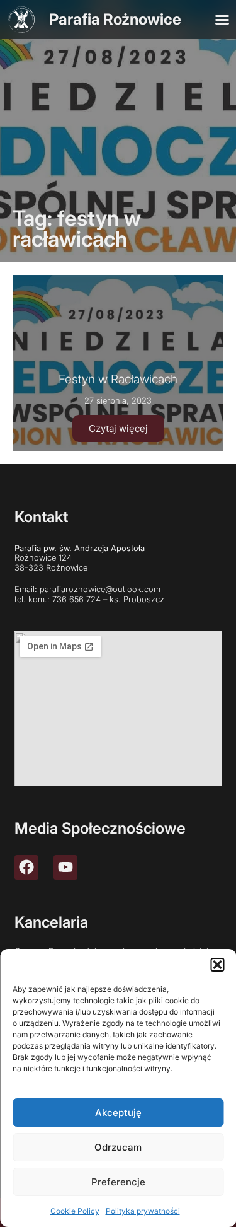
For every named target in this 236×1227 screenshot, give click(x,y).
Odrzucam (118, 1147)
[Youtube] (65, 867)
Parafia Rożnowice (115, 19)
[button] (217, 964)
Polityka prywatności (143, 1211)
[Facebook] (26, 867)
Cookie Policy (74, 1211)
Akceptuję (118, 1113)
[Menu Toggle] (222, 19)
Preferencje (118, 1182)
